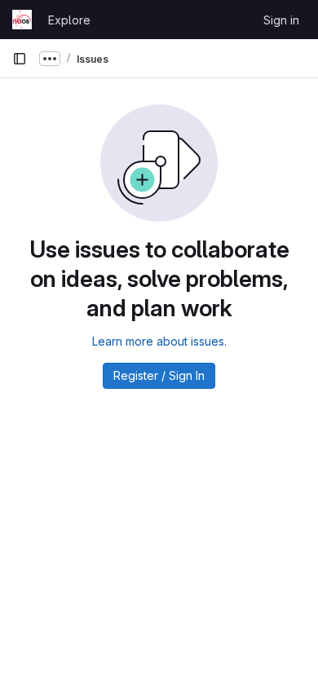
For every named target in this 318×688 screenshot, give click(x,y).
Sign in (281, 20)
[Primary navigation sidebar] (20, 59)
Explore (69, 20)
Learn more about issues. (159, 341)
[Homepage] (22, 20)
